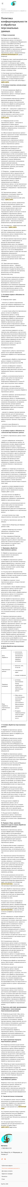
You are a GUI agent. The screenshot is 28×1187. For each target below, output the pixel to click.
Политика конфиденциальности (11, 1168)
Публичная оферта (7, 1165)
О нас (3, 1179)
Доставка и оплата (7, 1171)
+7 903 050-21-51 (6, 1148)
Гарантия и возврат (7, 1173)
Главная (3, 9)
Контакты (4, 1176)
